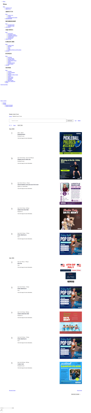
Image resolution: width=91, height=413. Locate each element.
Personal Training (11, 62)
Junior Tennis (10, 76)
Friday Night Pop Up (22, 234)
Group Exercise (11, 58)
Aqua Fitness (10, 37)
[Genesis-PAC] (5, 99)
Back (4, 6)
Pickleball (10, 79)
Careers (9, 16)
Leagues (9, 73)
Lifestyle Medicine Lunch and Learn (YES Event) (28, 184)
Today (14, 125)
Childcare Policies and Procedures (14, 49)
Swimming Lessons (12, 34)
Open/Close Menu (4, 84)
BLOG (6, 82)
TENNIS (7, 65)
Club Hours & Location (12, 17)
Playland (9, 46)
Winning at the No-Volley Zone (24, 159)
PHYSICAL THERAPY (10, 81)
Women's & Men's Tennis (13, 74)
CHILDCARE (8, 39)
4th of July (20, 263)
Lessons (9, 75)
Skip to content (3, 100)
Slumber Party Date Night (23, 209)
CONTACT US (8, 7)
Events (10, 116)
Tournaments (10, 78)
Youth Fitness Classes (12, 60)
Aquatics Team (11, 36)
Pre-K (9, 48)
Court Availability (11, 72)
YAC (9, 47)
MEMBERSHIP (8, 18)
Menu (4, 1)
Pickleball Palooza (21, 134)
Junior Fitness (10, 63)
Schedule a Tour (11, 26)
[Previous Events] (9, 125)
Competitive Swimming (12, 35)
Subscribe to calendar (75, 394)
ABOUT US (8, 8)
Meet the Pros (10, 80)
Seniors (9, 61)
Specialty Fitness (11, 59)
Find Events (70, 120)
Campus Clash (21, 363)
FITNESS (7, 50)
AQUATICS (7, 27)
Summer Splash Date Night (23, 313)
